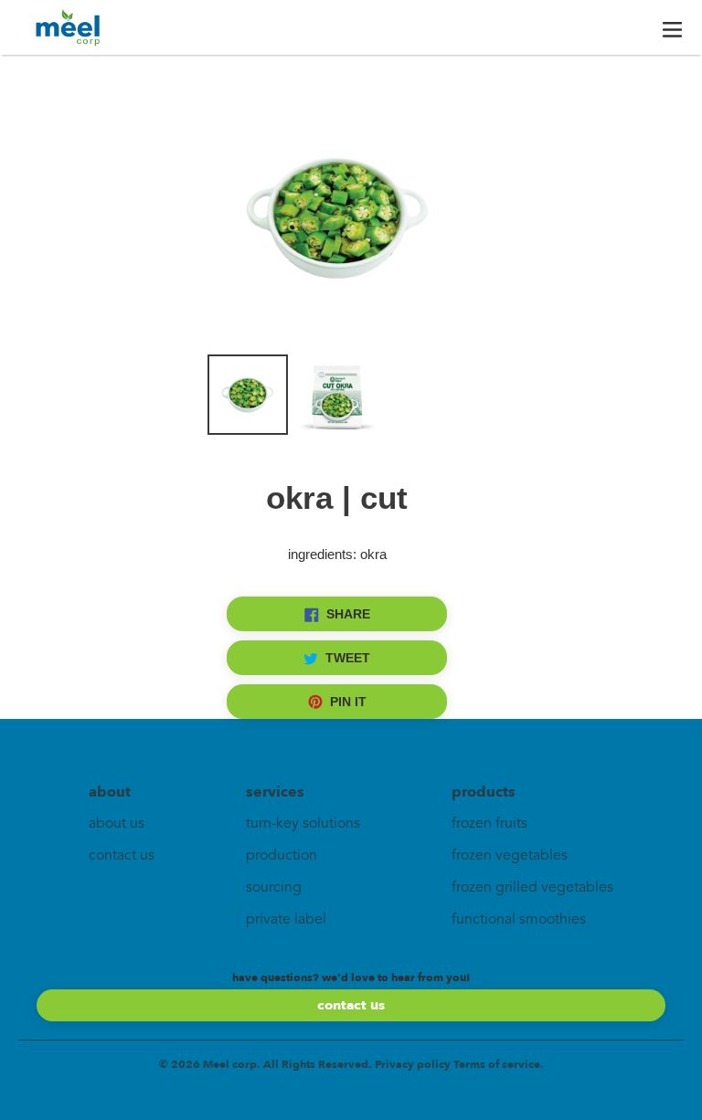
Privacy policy (413, 1064)
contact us (121, 856)
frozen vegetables (510, 856)
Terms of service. (498, 1064)
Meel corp (230, 1064)
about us (116, 824)
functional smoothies (519, 920)
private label (286, 920)
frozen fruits (489, 824)
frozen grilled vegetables (532, 888)
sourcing (274, 888)
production (281, 856)
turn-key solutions (303, 824)
